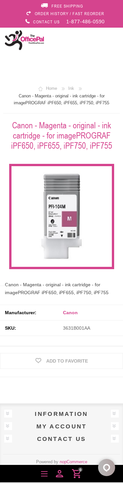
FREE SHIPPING (67, 6)
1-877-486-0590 (85, 21)
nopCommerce (73, 461)
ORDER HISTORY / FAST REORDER (69, 13)
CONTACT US (46, 21)
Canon (70, 312)
